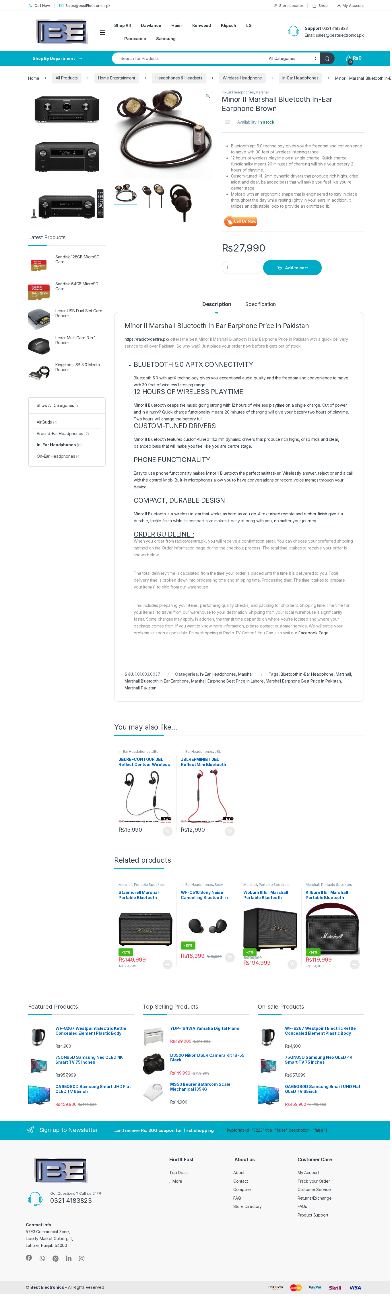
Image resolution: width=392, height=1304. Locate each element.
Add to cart (296, 267)
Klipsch (228, 25)
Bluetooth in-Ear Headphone (307, 674)
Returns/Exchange (315, 1198)
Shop (323, 5)
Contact (240, 1181)
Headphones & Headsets (179, 77)
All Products (66, 77)
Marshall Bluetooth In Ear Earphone (157, 681)
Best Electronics (47, 1287)
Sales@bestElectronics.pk (88, 5)
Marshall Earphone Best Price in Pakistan (303, 681)
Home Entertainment (116, 77)
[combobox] (189, 58)
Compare (242, 1189)
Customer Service (314, 1189)
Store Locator (291, 5)
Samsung (166, 38)
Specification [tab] (260, 304)
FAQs (302, 1206)
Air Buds (47, 422)
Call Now (42, 5)
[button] (207, 96)
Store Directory (247, 1206)
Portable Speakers (149, 884)
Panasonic (135, 38)
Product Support (313, 1215)
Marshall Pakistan (140, 687)
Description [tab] (216, 304)
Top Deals (179, 1172)
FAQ (237, 1198)
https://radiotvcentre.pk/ (147, 339)
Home (33, 77)
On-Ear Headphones (59, 456)
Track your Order (314, 1181)
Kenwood (201, 25)
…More (175, 1181)
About (238, 1172)
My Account (353, 5)
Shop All (122, 25)
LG (249, 25)
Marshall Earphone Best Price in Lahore (227, 681)
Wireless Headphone (242, 77)
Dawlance (151, 25)
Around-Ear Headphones (63, 433)
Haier (176, 25)
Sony (219, 884)
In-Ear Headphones (300, 77)
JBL (155, 751)
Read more (167, 964)
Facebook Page (313, 632)
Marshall (262, 92)
